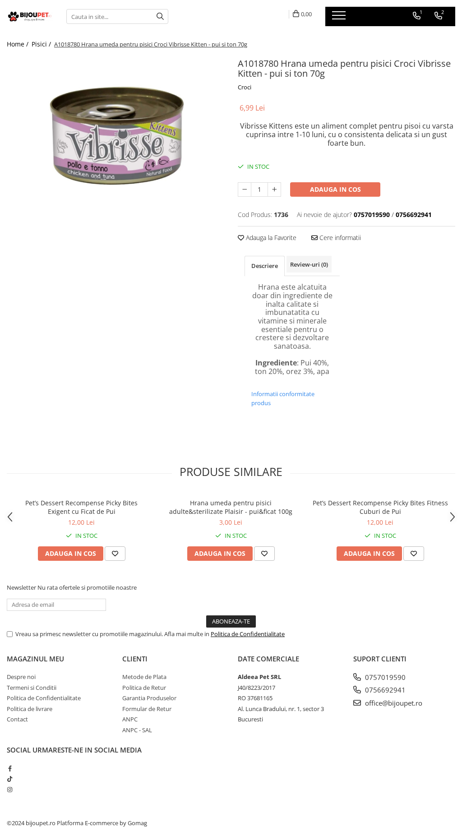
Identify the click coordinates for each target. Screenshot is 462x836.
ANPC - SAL (137, 730)
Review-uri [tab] (309, 264)
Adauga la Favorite (270, 237)
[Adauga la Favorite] (115, 553)
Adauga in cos (335, 189)
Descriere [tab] (264, 266)
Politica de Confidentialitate (248, 634)
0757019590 (384, 677)
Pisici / (42, 44)
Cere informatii (339, 237)
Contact (17, 719)
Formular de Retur (146, 709)
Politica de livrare (29, 709)
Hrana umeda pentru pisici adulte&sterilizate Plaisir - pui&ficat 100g (230, 507)
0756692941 (384, 689)
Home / (18, 44)
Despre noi (21, 677)
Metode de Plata (144, 677)
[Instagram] (10, 789)
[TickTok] (10, 779)
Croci (244, 87)
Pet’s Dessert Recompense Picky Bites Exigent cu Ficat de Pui (81, 507)
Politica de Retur (144, 688)
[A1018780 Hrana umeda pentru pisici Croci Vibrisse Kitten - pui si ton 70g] (115, 143)
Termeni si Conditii (31, 688)
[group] (115, 143)
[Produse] (340, 18)
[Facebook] (10, 768)
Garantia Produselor (149, 698)
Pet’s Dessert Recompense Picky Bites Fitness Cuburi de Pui (380, 507)
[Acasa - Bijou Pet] (30, 16)
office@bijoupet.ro (392, 702)
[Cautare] (160, 16)
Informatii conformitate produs (282, 398)
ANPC (130, 719)
